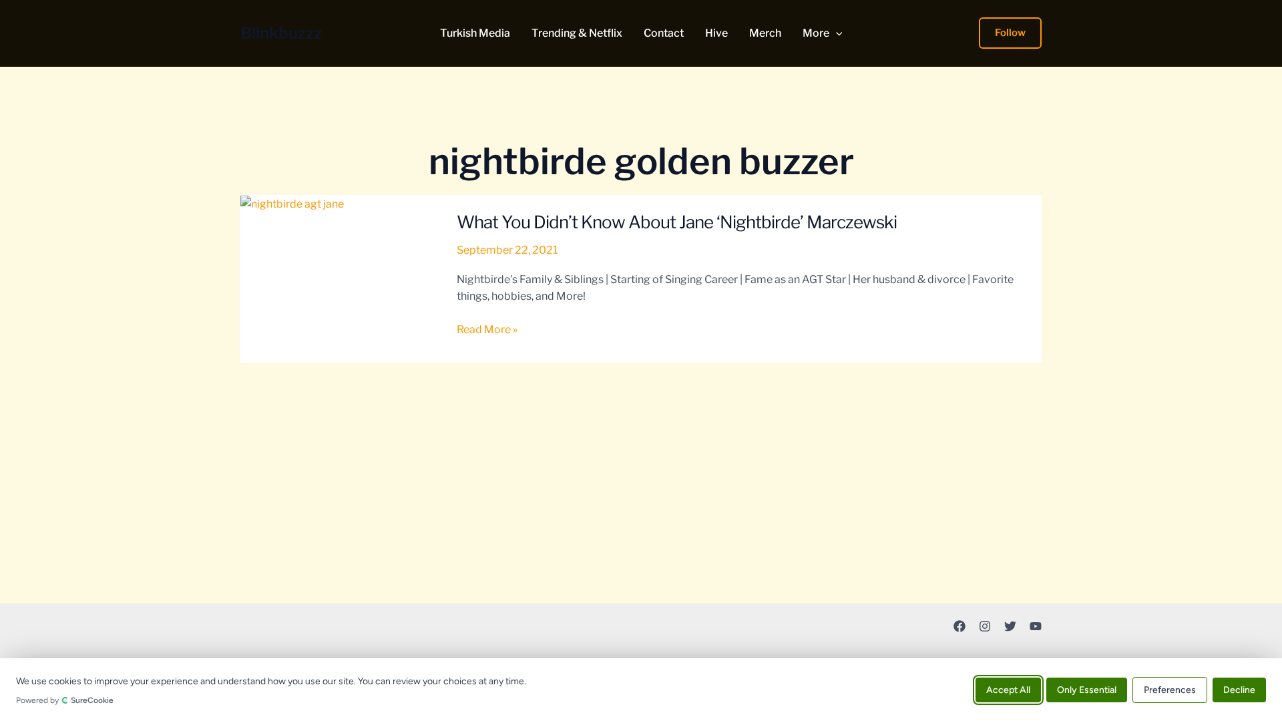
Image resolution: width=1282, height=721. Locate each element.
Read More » (487, 330)
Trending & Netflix (576, 33)
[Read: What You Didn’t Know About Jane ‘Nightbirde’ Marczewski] (292, 203)
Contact (664, 33)
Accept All (1008, 689)
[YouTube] (1036, 626)
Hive (716, 33)
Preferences (1170, 689)
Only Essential (1086, 689)
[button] (836, 33)
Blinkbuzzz (281, 33)
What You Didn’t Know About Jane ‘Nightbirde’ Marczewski (677, 222)
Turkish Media (475, 33)
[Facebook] (959, 626)
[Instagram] (985, 626)
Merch (765, 33)
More (816, 33)
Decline (1239, 689)
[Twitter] (1010, 626)
